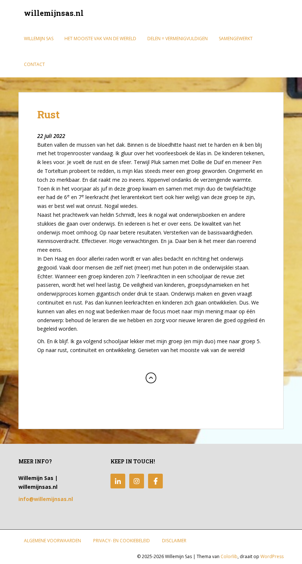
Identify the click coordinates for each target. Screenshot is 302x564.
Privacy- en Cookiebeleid (121, 540)
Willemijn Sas (38, 38)
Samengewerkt (236, 38)
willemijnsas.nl (54, 13)
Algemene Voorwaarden (52, 540)
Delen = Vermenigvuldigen (177, 38)
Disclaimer (174, 540)
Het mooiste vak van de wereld (100, 38)
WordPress (272, 556)
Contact (34, 64)
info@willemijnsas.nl (45, 498)
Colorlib (229, 556)
